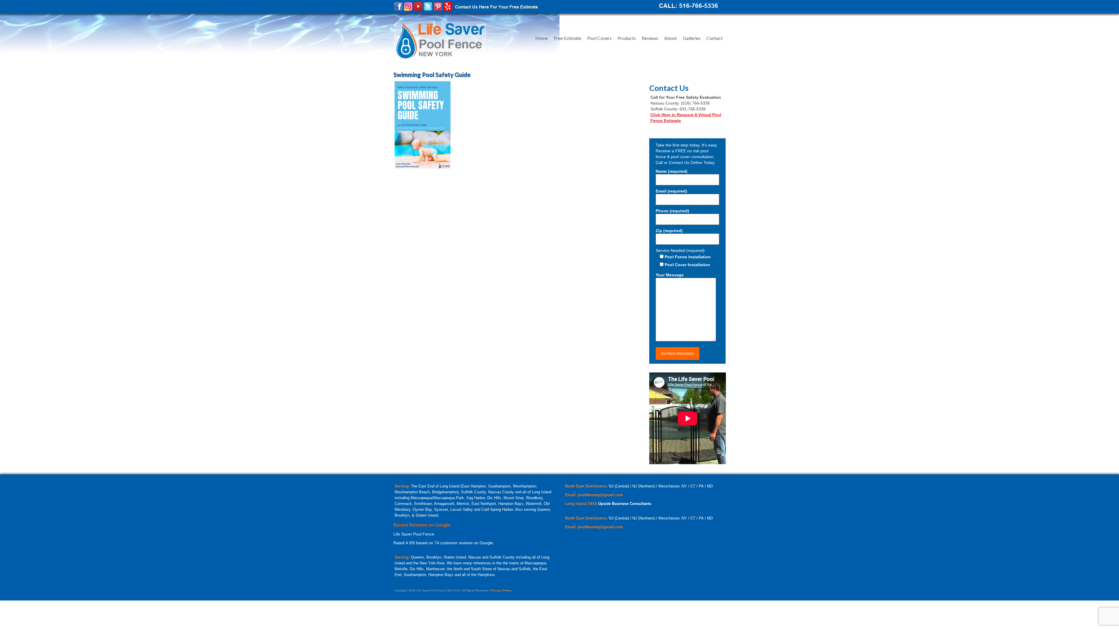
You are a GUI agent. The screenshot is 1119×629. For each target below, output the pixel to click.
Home (541, 38)
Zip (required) (669, 230)
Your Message (670, 275)
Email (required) (671, 191)
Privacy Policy (501, 590)
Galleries (692, 38)
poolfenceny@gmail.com (600, 495)
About (670, 38)
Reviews (650, 38)
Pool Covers (599, 38)
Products (626, 38)
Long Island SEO (580, 503)
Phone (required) (672, 211)
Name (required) (671, 171)
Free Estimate (567, 38)
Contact (714, 38)
